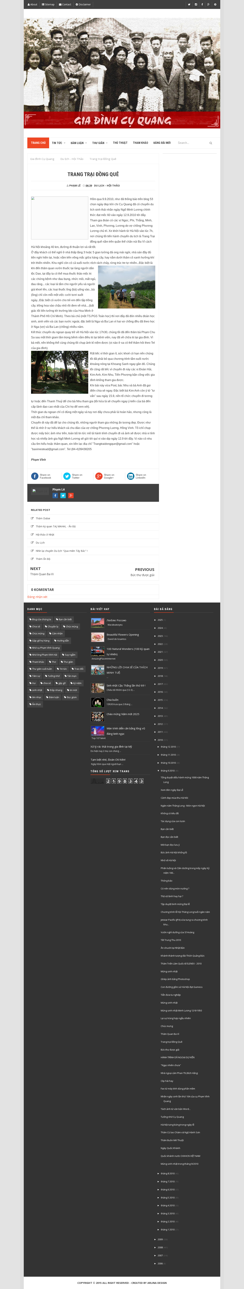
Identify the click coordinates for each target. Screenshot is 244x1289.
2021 (160, 651)
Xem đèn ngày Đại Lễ (172, 790)
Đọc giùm (72, 697)
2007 (160, 1255)
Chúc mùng (72, 626)
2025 (160, 619)
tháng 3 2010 (168, 1213)
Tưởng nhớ (54, 676)
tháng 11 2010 (168, 754)
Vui (34, 683)
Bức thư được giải (142, 575)
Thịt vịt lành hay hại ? (172, 896)
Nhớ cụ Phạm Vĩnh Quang (45, 647)
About (33, 4)
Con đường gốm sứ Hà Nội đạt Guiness (182, 987)
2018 (160, 676)
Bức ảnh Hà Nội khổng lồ (174, 852)
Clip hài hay (167, 1081)
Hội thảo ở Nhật (45, 534)
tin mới (73, 690)
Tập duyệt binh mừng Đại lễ (175, 904)
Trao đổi (78, 668)
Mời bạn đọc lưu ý (170, 844)
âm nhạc (36, 697)
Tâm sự (36, 676)
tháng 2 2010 (168, 1221)
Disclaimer (84, 4)
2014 (160, 708)
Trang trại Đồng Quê (171, 1041)
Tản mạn (71, 676)
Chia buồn (112, 699)
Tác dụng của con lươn (173, 821)
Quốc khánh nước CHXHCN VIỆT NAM (180, 1156)
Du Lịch (40, 542)
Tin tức (63, 668)
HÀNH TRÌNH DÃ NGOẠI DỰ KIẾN (178, 1057)
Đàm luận (54, 697)
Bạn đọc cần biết (169, 836)
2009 (160, 1239)
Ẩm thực (36, 704)
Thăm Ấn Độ (43, 559)
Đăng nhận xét (37, 597)
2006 (160, 1263)
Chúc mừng (38, 633)
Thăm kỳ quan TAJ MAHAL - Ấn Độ (56, 526)
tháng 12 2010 (168, 746)
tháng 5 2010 (168, 1197)
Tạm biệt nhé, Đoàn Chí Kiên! (108, 759)
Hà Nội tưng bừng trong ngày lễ (177, 1124)
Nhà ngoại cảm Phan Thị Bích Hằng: (179, 1073)
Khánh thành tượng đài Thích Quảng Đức (183, 955)
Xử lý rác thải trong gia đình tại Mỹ (111, 746)
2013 (160, 716)
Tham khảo (38, 661)
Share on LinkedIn (141, 476)
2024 (160, 627)
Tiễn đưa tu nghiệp (171, 994)
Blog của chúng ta (41, 619)
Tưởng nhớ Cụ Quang (172, 1116)
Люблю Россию (116, 620)
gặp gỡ (62, 683)
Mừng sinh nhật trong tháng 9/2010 (179, 1163)
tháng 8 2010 (168, 1173)
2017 (160, 684)
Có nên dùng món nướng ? (175, 888)
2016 (160, 691)
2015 (160, 699)
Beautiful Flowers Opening (123, 634)
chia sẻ (47, 683)
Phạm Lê (59, 489)
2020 (160, 659)
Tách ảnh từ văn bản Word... (176, 1109)
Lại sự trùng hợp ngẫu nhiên (176, 1018)
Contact (66, 4)
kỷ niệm (77, 683)
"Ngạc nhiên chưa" (171, 1065)
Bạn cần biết (65, 619)
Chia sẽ (36, 626)
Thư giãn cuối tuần (42, 668)
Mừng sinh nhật (169, 971)
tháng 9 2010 (168, 770)
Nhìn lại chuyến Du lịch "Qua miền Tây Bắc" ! (62, 551)
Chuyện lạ (53, 626)
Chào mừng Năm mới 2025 (123, 714)
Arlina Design (157, 1283)
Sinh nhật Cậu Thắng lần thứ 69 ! (126, 685)
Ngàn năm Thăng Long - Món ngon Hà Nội (183, 805)
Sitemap (49, 4)
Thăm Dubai (43, 518)
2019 (160, 668)
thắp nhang (56, 690)
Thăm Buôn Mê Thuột (172, 1140)
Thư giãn (68, 661)
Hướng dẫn (63, 640)
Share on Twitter (77, 476)
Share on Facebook (45, 476)
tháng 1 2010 (168, 1229)
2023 (160, 636)
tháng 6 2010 (168, 1189)
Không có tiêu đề (170, 813)
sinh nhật (37, 690)
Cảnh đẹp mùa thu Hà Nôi (174, 797)
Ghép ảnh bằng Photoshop (175, 979)
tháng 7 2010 (168, 1181)
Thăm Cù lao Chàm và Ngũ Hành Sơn (180, 1132)
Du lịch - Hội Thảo (107, 185)
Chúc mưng (167, 1026)
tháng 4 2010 (168, 1205)
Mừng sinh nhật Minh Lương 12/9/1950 (181, 1010)
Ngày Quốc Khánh (170, 1148)
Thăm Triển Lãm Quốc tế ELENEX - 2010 (181, 963)
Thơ (54, 661)
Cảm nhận (57, 633)
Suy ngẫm (70, 654)
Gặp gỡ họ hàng (40, 640)
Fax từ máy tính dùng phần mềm (178, 1088)
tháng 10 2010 (168, 762)
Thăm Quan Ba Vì (42, 574)
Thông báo (166, 880)
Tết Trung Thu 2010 (171, 940)
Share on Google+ (109, 476)
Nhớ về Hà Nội (168, 860)
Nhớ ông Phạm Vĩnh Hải (44, 654)
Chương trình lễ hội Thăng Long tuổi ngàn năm (185, 912)
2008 (160, 1247)
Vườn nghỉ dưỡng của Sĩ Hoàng (177, 932)
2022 (160, 644)
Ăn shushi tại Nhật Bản (173, 947)
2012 (160, 724)
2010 (160, 739)
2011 (160, 731)
